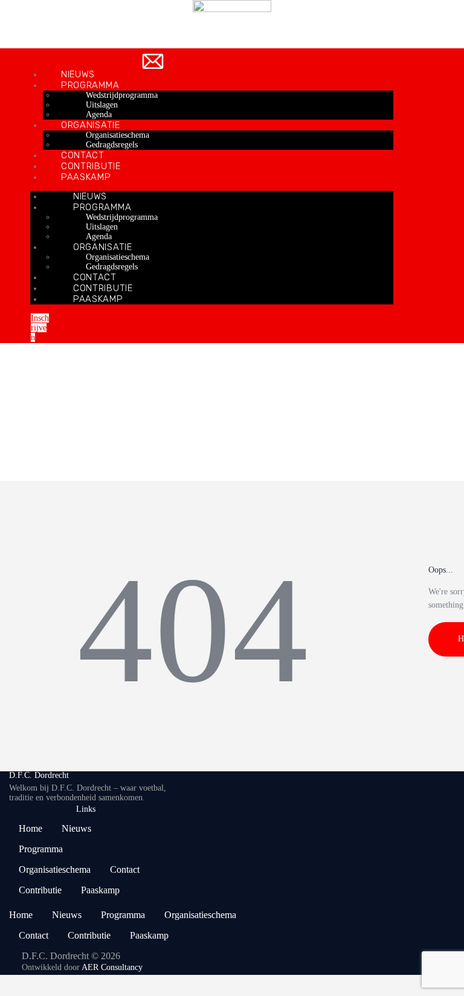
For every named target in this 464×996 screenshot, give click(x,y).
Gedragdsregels (112, 144)
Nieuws (78, 74)
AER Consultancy (112, 967)
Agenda (99, 114)
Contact (83, 155)
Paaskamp (98, 299)
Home (9, 438)
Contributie (91, 166)
